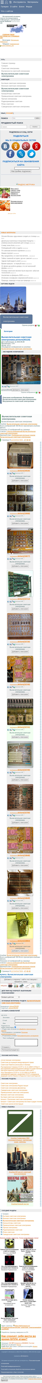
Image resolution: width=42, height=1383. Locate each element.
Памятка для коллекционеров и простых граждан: (9, 1250)
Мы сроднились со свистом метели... (18, 256)
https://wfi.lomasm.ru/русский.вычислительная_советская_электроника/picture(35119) (21, 1327)
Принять (3, 1380)
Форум (29, 6)
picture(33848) (20, 855)
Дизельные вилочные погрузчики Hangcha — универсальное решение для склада (18, 242)
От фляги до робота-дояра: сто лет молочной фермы (18, 267)
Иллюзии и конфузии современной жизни (20, 278)
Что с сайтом (7, 11)
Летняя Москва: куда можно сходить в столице (20, 237)
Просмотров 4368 (19, 815)
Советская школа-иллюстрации (12, 1104)
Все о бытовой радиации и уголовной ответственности (9, 1267)
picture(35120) (13, 1008)
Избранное (4, 42)
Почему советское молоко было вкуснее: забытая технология (20, 272)
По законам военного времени (16, 250)
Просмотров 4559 (19, 644)
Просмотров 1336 (14, 386)
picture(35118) (14, 1006)
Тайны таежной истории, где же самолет (19, 258)
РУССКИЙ (9, 113)
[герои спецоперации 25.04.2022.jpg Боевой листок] (20, 1202)
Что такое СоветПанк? (9, 1322)
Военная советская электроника (13, 86)
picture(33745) (20, 770)
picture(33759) (20, 812)
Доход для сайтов (12, 213)
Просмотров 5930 (19, 558)
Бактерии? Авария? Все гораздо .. (28, 1305)
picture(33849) (20, 898)
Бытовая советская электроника (13, 83)
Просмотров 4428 (19, 729)
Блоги (21, 6)
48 (27, 440)
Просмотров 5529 (19, 601)
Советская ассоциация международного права (17, 1062)
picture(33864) (20, 941)
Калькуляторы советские (10, 94)
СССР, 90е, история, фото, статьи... (9, 1300)
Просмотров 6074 (19, 515)
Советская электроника (9, 1083)
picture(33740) (20, 684)
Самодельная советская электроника (15, 106)
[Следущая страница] (40, 697)
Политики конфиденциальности (14, 1033)
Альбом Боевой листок (20, 1204)
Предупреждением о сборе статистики (12, 1372)
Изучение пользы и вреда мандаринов (17, 202)
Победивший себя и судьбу (14, 248)
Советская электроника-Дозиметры (13, 1088)
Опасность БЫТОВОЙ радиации (9, 1253)
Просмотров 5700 (19, 772)
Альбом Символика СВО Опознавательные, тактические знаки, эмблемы (20, 1140)
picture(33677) (20, 556)
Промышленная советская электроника (16, 96)
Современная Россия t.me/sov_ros (9, 44)
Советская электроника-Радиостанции (14, 1085)
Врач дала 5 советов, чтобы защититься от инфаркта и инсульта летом (16, 192)
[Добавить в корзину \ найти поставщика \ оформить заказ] (20, 985)
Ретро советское (7, 104)
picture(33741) (20, 727)
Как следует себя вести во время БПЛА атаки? (18, 1338)
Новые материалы (8, 232)
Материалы (33, 2)
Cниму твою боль (10, 245)
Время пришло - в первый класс (16, 263)
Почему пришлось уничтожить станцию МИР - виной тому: (28, 1301)
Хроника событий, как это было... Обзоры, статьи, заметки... (28, 1251)
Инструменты (19, 2)
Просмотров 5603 (19, 900)
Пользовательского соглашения (27, 1035)
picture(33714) (20, 599)
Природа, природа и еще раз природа (18, 280)
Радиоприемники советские (11, 101)
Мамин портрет (10, 253)
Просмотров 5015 (19, 473)
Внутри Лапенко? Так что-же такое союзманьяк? (9, 1319)
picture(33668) (20, 513)
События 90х (28, 1254)
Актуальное (15, 40)
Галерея (4, 6)
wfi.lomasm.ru (24, 1356)
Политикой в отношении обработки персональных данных (18, 1369)
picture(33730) (20, 641)
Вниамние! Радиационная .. (9, 1270)
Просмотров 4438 (19, 686)
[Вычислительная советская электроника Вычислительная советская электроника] (21, 384)
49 (29, 440)
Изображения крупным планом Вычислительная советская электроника (17, 436)
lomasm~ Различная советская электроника (16, 1099)
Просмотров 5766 (19, 943)
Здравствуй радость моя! (13, 261)
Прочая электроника (9, 99)
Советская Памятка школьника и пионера (15, 1065)
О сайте (13, 6)
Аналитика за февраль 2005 (15, 275)
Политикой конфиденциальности (10, 1366)
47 (25, 440)
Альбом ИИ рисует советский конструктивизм (20, 1173)
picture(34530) (20, 470)
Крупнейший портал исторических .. (9, 1304)
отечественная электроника (10, 1060)
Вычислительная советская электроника (15, 89)
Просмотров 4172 (19, 857)
